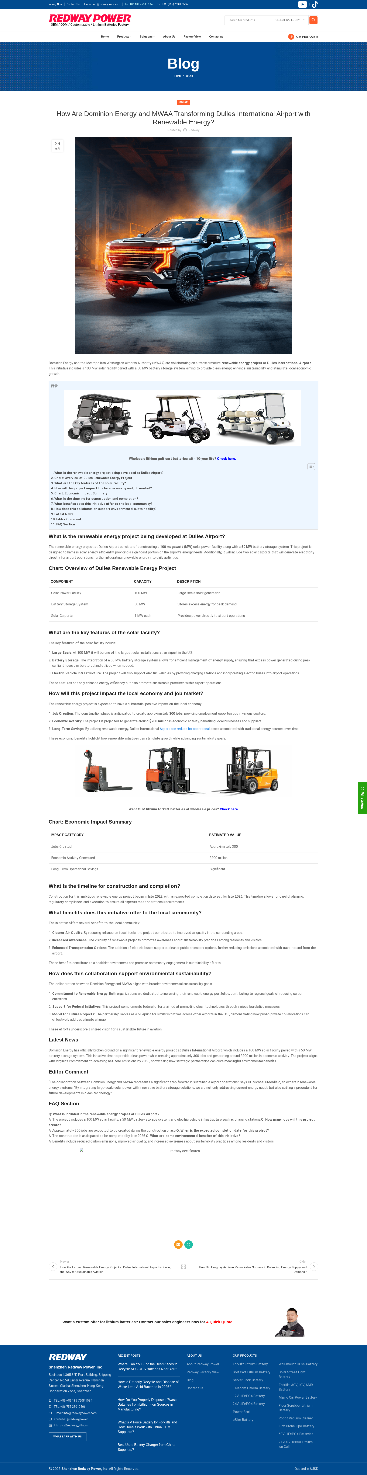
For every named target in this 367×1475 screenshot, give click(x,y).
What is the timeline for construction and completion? (96, 499)
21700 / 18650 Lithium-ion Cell (296, 1444)
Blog (190, 1380)
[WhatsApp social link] (188, 1244)
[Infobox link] (303, 37)
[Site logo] (90, 20)
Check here (229, 809)
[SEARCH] (313, 20)
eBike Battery (243, 1420)
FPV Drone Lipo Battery (296, 1426)
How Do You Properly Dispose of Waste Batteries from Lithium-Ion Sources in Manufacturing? (148, 1404)
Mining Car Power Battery (298, 1397)
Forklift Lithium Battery (250, 1364)
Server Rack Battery (248, 1380)
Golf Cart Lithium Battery (251, 1372)
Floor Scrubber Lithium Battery (295, 1407)
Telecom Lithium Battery (251, 1388)
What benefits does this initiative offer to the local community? (103, 504)
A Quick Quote (219, 1322)
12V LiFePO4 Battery (249, 1396)
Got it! (347, 7)
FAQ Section (65, 524)
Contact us (195, 1388)
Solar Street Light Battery (292, 1374)
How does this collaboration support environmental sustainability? (105, 509)
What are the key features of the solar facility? (90, 483)
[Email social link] (178, 1244)
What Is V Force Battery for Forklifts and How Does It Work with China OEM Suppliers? (147, 1427)
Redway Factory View (203, 1372)
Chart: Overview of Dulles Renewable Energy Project (93, 478)
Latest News (63, 514)
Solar (189, 76)
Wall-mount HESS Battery (298, 1364)
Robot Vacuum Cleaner (296, 1418)
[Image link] (68, 1357)
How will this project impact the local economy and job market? (103, 488)
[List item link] (80, 1400)
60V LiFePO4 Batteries (296, 1434)
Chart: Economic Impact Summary (80, 493)
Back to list (183, 1266)
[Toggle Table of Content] (309, 466)
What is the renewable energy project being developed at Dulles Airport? (109, 473)
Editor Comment (68, 519)
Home (177, 76)
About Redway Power (203, 1364)
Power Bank (242, 1412)
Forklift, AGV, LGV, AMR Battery (296, 1387)
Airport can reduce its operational (185, 729)
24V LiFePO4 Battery (249, 1404)
